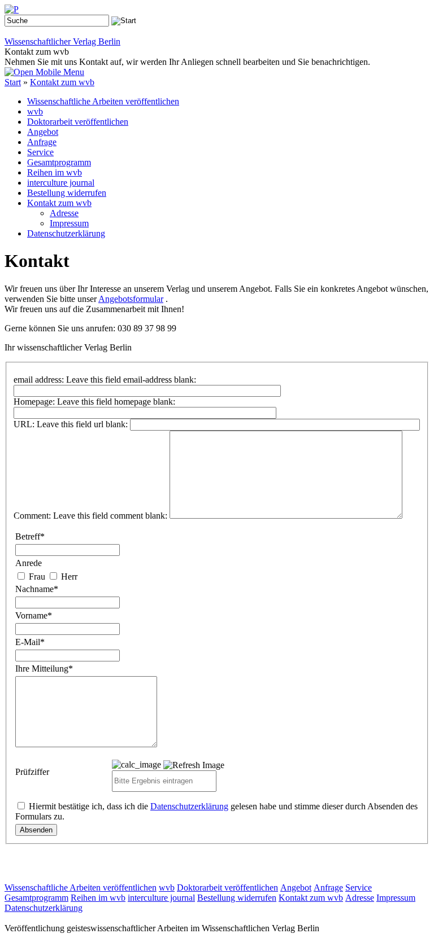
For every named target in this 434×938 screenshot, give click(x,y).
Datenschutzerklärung (66, 233)
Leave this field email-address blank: (131, 379)
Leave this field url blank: (82, 424)
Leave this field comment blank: (110, 515)
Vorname (33, 615)
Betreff (30, 536)
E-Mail (30, 642)
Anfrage (42, 142)
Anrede (28, 563)
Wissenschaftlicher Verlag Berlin (62, 41)
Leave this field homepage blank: (116, 401)
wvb (35, 111)
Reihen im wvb (54, 172)
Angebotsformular (130, 299)
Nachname (36, 589)
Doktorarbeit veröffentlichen (77, 121)
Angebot (42, 132)
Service (40, 152)
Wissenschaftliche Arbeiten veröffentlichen (103, 101)
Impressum (69, 223)
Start (13, 82)
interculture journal (60, 182)
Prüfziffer (32, 772)
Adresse (64, 213)
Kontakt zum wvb (62, 82)
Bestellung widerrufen (66, 193)
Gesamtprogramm (59, 162)
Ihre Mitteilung (44, 668)
